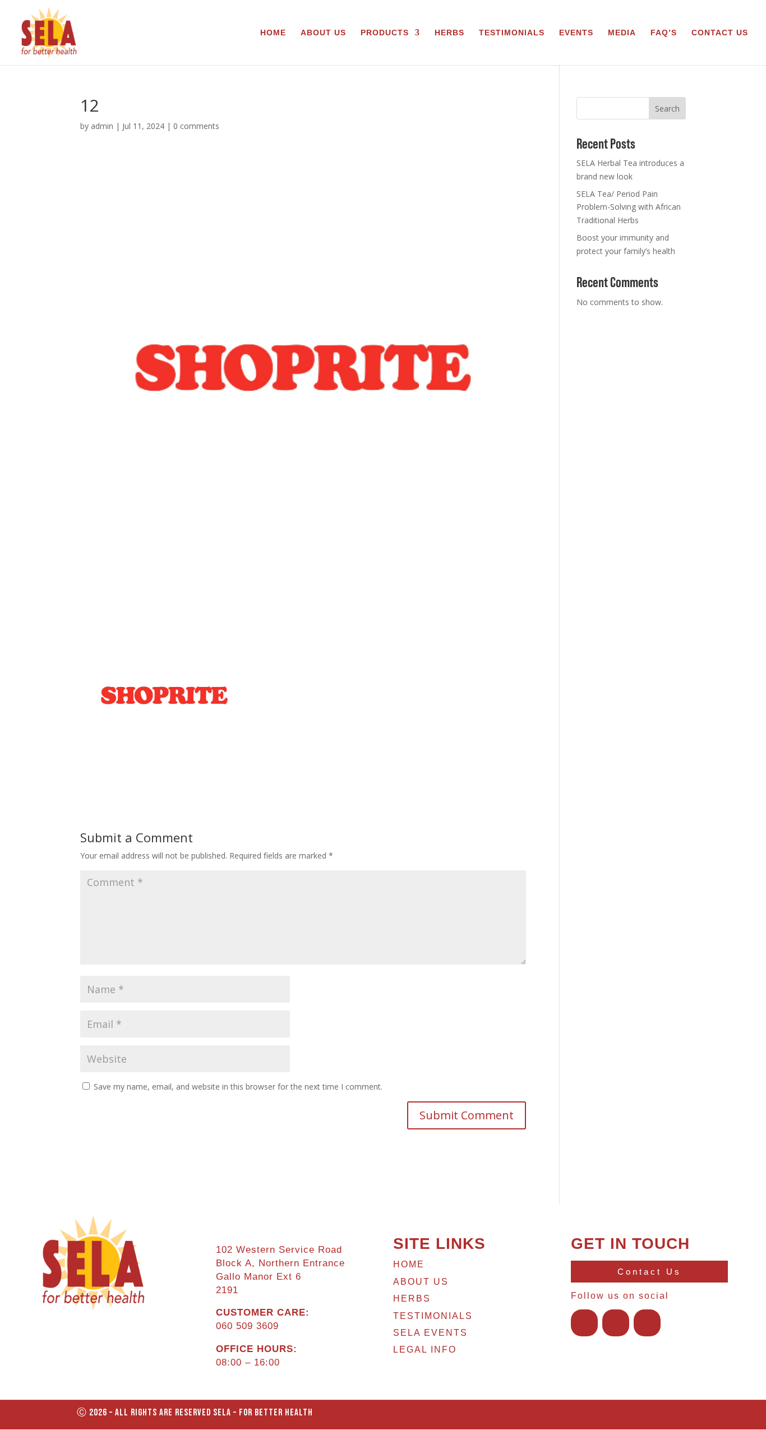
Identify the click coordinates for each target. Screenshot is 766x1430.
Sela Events (430, 1332)
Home (408, 1264)
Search (667, 108)
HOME (273, 33)
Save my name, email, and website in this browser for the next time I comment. (238, 1086)
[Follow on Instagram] (615, 1322)
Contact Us (649, 1271)
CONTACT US (719, 33)
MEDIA (622, 33)
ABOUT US (323, 33)
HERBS (449, 33)
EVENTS (576, 33)
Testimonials (433, 1316)
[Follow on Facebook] (584, 1322)
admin (102, 126)
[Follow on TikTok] (647, 1322)
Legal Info (424, 1349)
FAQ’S (663, 33)
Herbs (412, 1298)
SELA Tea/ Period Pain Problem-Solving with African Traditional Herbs (628, 207)
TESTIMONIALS (511, 33)
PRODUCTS (385, 33)
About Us (421, 1281)
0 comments (196, 126)
